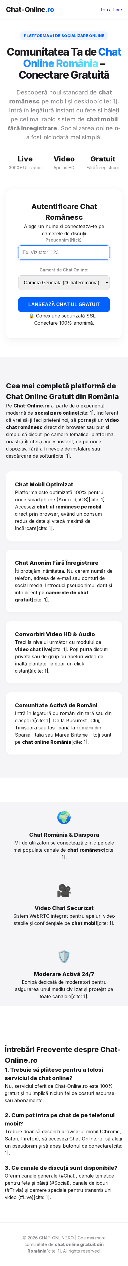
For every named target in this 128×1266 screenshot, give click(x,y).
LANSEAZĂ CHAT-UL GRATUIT (64, 304)
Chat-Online (30, 9)
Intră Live (111, 10)
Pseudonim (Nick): (64, 240)
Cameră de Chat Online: (64, 270)
